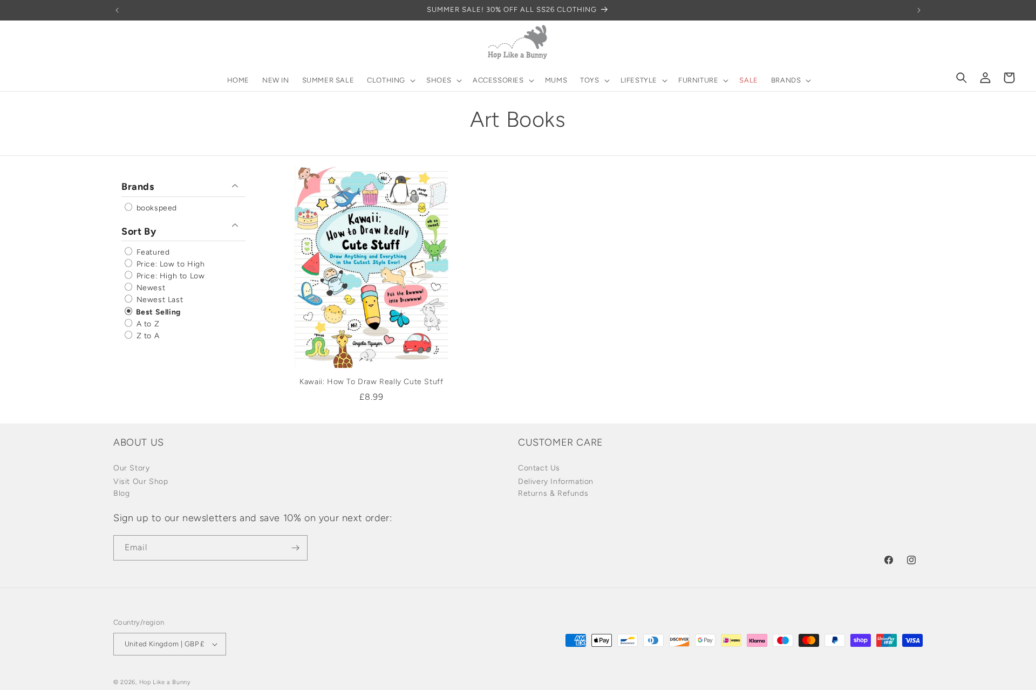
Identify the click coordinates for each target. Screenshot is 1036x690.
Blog (121, 493)
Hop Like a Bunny (165, 682)
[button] (390, 81)
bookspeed (155, 208)
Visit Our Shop (140, 481)
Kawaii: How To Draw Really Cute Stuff (371, 381)
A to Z (146, 324)
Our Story (131, 468)
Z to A (146, 335)
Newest (149, 287)
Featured (151, 252)
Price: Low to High (169, 264)
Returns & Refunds (553, 493)
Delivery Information (556, 481)
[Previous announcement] (117, 10)
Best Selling (157, 312)
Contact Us (539, 468)
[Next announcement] (919, 10)
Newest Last (158, 300)
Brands (137, 187)
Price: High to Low (169, 276)
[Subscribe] (295, 548)
